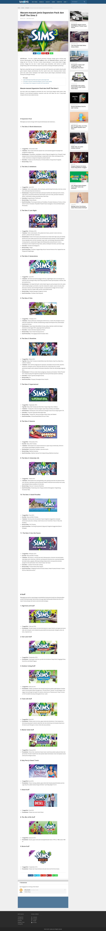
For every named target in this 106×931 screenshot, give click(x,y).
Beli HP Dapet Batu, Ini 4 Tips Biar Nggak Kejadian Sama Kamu (79, 126)
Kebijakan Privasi (21, 922)
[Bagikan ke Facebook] (35, 53)
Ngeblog (41, 1)
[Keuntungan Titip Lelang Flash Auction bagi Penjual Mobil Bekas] (79, 82)
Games (53, 1)
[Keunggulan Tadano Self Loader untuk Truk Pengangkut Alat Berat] (79, 61)
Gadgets (48, 1)
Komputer (59, 1)
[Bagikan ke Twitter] (39, 53)
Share (32, 875)
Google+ (34, 920)
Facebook (35, 917)
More (66, 1)
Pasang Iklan (20, 924)
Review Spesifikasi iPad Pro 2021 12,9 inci (78, 106)
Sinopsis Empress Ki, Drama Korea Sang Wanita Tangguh (79, 166)
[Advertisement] (43, 106)
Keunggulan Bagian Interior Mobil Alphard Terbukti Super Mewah (79, 25)
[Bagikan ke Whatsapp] (51, 53)
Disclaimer (20, 920)
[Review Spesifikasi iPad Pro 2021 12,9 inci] (79, 102)
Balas (21, 892)
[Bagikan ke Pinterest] (47, 53)
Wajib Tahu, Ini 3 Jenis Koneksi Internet (77, 147)
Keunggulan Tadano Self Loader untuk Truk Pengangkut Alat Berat (77, 65)
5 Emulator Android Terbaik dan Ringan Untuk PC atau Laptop (37, 81)
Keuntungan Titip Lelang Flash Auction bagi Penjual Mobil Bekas (78, 86)
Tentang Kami (20, 917)
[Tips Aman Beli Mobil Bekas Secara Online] (79, 41)
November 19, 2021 (34, 890)
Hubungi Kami (20, 918)
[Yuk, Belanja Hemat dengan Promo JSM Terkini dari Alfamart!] (79, 181)
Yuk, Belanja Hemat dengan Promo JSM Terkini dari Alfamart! (78, 186)
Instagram (35, 918)
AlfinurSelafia (27, 890)
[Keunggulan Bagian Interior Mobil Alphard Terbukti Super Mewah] (79, 21)
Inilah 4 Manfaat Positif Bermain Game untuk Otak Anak (36, 79)
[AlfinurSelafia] (21, 891)
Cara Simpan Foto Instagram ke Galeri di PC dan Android (36, 83)
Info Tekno (34, 1)
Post (50, 875)
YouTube (35, 922)
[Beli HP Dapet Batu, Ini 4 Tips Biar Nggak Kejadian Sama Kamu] (79, 122)
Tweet (38, 875)
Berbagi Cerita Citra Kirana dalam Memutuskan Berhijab (79, 206)
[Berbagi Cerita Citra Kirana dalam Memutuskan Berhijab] (79, 202)
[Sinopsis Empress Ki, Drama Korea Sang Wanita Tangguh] (79, 162)
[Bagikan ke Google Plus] (43, 53)
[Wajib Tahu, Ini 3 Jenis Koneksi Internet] (79, 143)
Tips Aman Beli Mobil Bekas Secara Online (78, 45)
